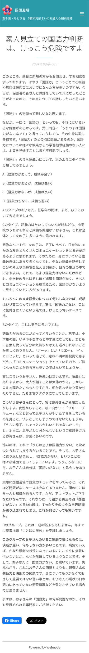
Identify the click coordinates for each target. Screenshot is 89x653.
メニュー (82, 13)
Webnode (53, 647)
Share (14, 620)
